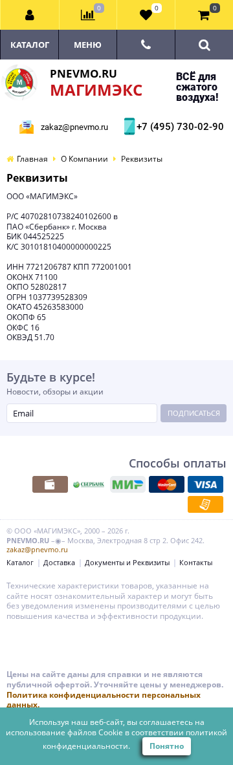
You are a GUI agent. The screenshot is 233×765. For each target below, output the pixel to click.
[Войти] (30, 15)
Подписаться (194, 413)
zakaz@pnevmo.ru (74, 127)
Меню (88, 44)
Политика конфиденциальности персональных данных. (103, 700)
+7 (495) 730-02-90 (179, 127)
